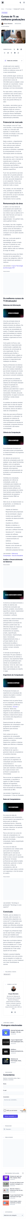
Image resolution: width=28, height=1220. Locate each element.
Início (2, 9)
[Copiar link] (18, 52)
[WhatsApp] (4, 52)
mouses (15, 706)
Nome (4, 1083)
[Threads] (11, 52)
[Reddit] (8, 52)
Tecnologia (9, 9)
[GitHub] (15, 1012)
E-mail (4, 1090)
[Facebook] (17, 49)
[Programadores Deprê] (2, 2)
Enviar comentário (10, 1116)
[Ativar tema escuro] (20, 2)
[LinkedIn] (21, 49)
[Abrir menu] (24, 2)
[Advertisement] (14, 282)
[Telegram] (14, 52)
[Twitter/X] (14, 49)
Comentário (6, 1097)
